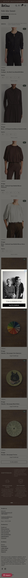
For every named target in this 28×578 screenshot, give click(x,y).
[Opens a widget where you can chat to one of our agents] (7, 575)
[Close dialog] (25, 271)
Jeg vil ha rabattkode (14, 305)
